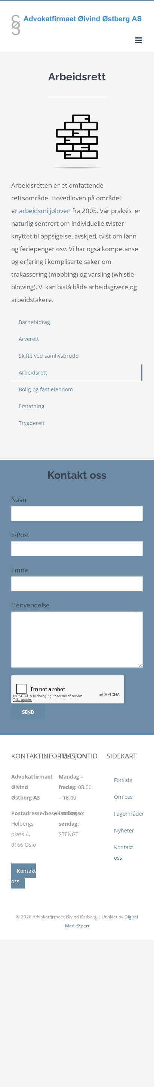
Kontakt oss (23, 876)
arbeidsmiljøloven (45, 210)
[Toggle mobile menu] (139, 40)
